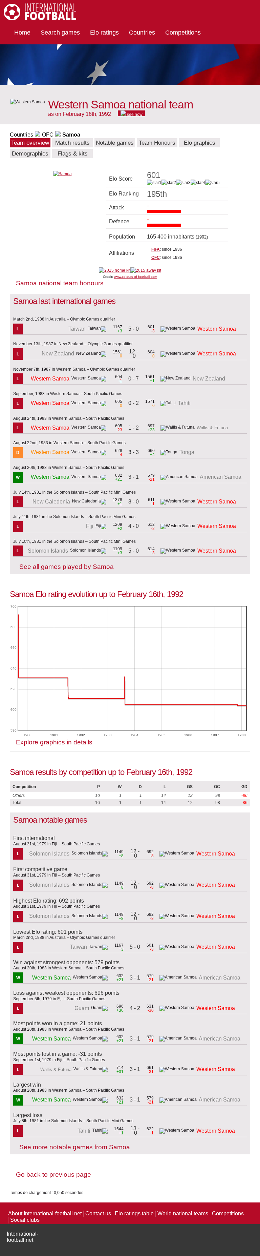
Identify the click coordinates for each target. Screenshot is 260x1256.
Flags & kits (73, 153)
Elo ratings (104, 32)
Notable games (115, 143)
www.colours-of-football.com (135, 277)
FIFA (155, 249)
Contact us (98, 1213)
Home (22, 32)
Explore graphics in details (54, 742)
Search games (60, 32)
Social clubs (25, 1220)
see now (134, 114)
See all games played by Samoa (66, 566)
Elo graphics (199, 143)
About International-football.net (45, 1213)
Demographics (30, 153)
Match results (72, 143)
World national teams (182, 1213)
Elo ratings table (134, 1213)
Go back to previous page (53, 1174)
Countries (142, 32)
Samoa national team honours (60, 283)
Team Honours (157, 143)
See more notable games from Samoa (74, 1147)
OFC (47, 135)
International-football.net (22, 1237)
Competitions (183, 32)
